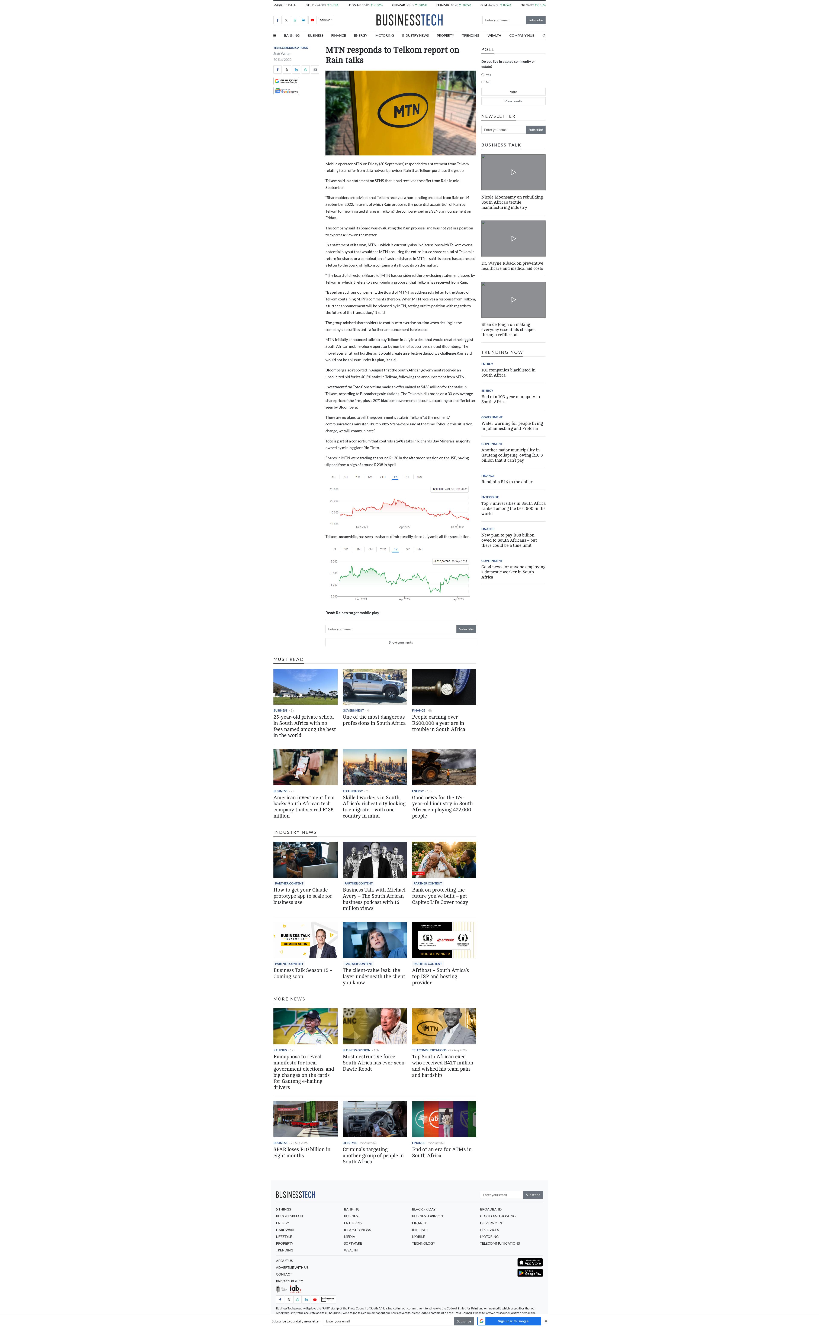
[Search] (544, 35)
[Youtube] (312, 20)
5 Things (280, 1050)
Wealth (494, 35)
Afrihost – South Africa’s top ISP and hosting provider (440, 976)
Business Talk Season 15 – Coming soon (302, 973)
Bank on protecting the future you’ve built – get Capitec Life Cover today (440, 896)
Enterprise (490, 497)
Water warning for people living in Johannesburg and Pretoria (512, 426)
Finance (338, 35)
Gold (484, 5)
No (488, 82)
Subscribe (536, 20)
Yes (488, 75)
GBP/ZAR (398, 5)
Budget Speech (289, 1216)
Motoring (384, 35)
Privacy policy (289, 1281)
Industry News (415, 35)
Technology (353, 791)
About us (284, 1260)
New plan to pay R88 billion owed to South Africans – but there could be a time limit (509, 540)
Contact (284, 1274)
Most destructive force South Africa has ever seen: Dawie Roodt (374, 1063)
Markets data (284, 5)
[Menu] (274, 35)
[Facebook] (277, 20)
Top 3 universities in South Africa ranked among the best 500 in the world (513, 508)
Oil (523, 5)
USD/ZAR (354, 5)
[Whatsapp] (295, 20)
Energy (360, 35)
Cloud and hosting (498, 1216)
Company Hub (521, 35)
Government (353, 710)
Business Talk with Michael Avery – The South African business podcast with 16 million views (374, 899)
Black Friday (424, 1209)
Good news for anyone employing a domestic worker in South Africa (513, 572)
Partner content (289, 883)
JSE (307, 5)
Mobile (418, 1236)
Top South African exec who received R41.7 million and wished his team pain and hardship (442, 1066)
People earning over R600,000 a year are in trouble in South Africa (438, 723)
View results (513, 101)
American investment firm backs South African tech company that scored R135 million (304, 807)
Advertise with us (292, 1267)
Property (445, 35)
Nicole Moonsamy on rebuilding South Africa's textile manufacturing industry (512, 202)
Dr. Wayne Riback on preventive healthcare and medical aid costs (512, 266)
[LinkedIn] (304, 20)
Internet (420, 1230)
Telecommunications (290, 47)
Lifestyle (350, 1143)
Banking (292, 35)
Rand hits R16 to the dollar (507, 481)
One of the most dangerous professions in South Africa (374, 720)
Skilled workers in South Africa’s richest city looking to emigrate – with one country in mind (374, 807)
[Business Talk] (325, 20)
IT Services (489, 1230)
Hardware (285, 1230)
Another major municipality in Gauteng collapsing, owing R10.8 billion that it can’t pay (512, 455)
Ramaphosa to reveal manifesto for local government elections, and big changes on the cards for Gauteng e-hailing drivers (303, 1072)
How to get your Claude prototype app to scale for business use (302, 896)
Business (315, 35)
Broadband (491, 1209)
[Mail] (315, 69)
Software (353, 1243)
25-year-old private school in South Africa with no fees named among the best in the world (304, 726)
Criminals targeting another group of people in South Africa (373, 1156)
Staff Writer (282, 53)
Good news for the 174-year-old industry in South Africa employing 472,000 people (442, 807)
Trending (470, 35)
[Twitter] (286, 20)
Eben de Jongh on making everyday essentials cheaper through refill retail (508, 329)
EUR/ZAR (442, 5)
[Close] (546, 1321)
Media (349, 1236)
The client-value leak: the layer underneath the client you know (374, 976)
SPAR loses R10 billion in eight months (301, 1152)
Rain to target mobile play (357, 612)
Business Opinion (356, 1050)
